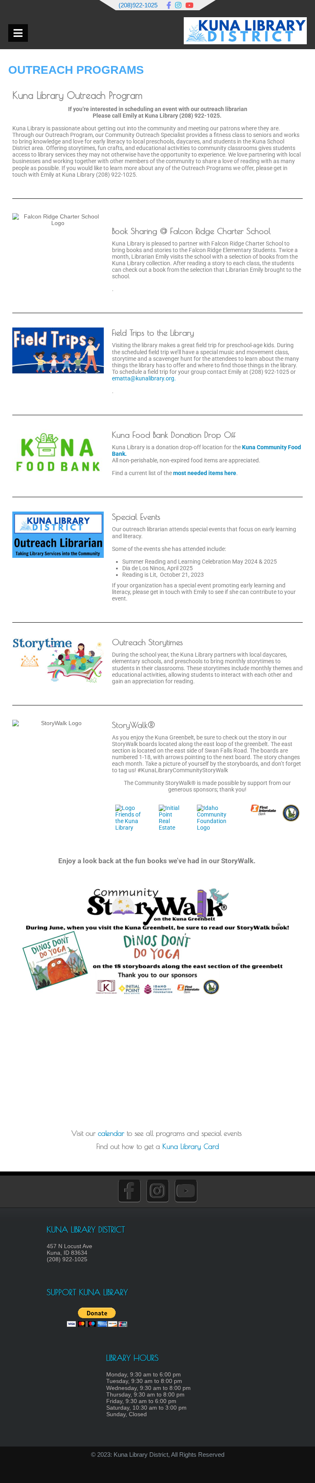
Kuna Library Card (190, 1146)
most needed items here (204, 473)
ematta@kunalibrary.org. (144, 378)
